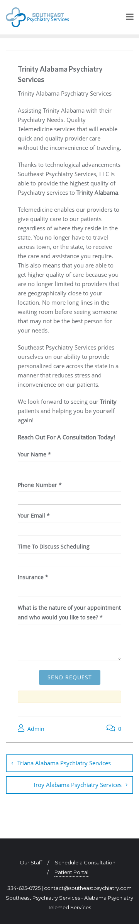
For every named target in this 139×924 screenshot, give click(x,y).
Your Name (34, 454)
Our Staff (31, 862)
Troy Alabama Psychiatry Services (77, 785)
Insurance (33, 577)
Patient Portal (71, 872)
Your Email (34, 515)
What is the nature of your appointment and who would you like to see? (69, 612)
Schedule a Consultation (85, 862)
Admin (35, 728)
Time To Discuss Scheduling (54, 546)
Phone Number (40, 485)
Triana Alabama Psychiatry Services (64, 763)
